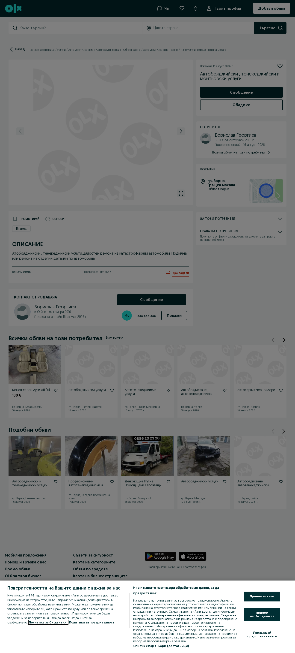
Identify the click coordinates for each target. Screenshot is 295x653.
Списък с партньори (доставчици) (161, 646)
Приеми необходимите (262, 614)
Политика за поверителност (92, 622)
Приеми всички (262, 596)
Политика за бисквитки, (48, 622)
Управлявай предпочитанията (262, 634)
